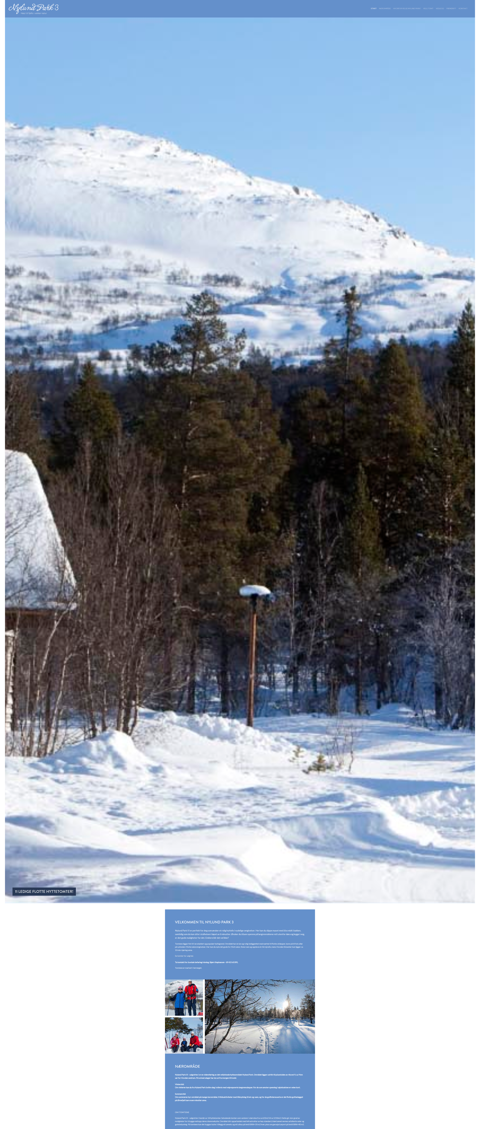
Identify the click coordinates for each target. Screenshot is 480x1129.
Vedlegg (440, 8)
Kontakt (463, 8)
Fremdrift (451, 8)
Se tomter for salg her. (184, 956)
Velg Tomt (428, 8)
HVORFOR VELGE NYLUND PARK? (407, 8)
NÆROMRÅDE (385, 8)
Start (374, 8)
